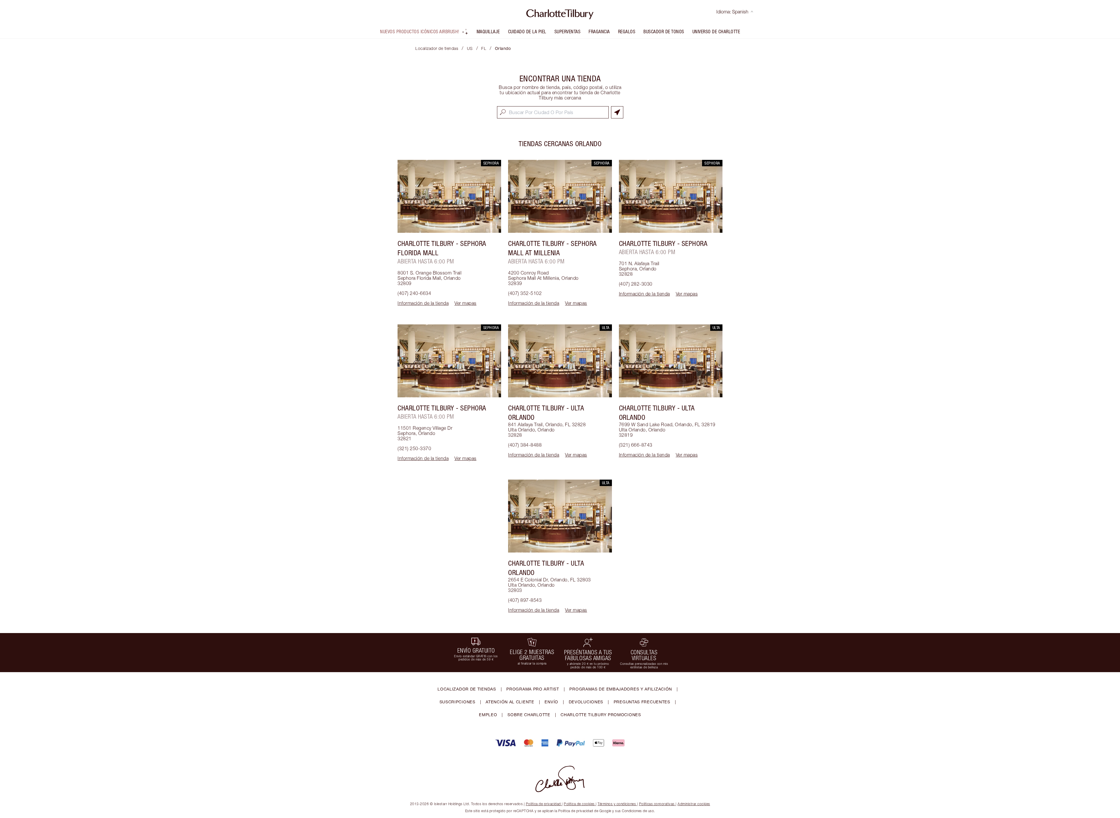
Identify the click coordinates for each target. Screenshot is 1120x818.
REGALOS (627, 31)
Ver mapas (465, 303)
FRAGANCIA (599, 31)
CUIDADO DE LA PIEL (527, 31)
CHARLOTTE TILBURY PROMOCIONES (601, 714)
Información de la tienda (423, 303)
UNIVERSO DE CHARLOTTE (716, 31)
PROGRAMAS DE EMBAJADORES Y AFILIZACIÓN (620, 688)
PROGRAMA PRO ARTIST (532, 688)
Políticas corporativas (657, 804)
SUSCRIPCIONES (457, 701)
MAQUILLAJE (488, 31)
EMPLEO (488, 714)
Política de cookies (579, 804)
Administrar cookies (694, 804)
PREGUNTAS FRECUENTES (642, 701)
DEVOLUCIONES (586, 701)
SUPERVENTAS (567, 31)
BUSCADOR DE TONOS (663, 31)
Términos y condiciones (617, 804)
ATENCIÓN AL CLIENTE (510, 701)
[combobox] (553, 112)
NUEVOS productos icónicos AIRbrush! (419, 31)
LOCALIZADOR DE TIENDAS (467, 688)
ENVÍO (551, 701)
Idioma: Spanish (732, 11)
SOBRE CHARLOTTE (529, 714)
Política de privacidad (543, 804)
